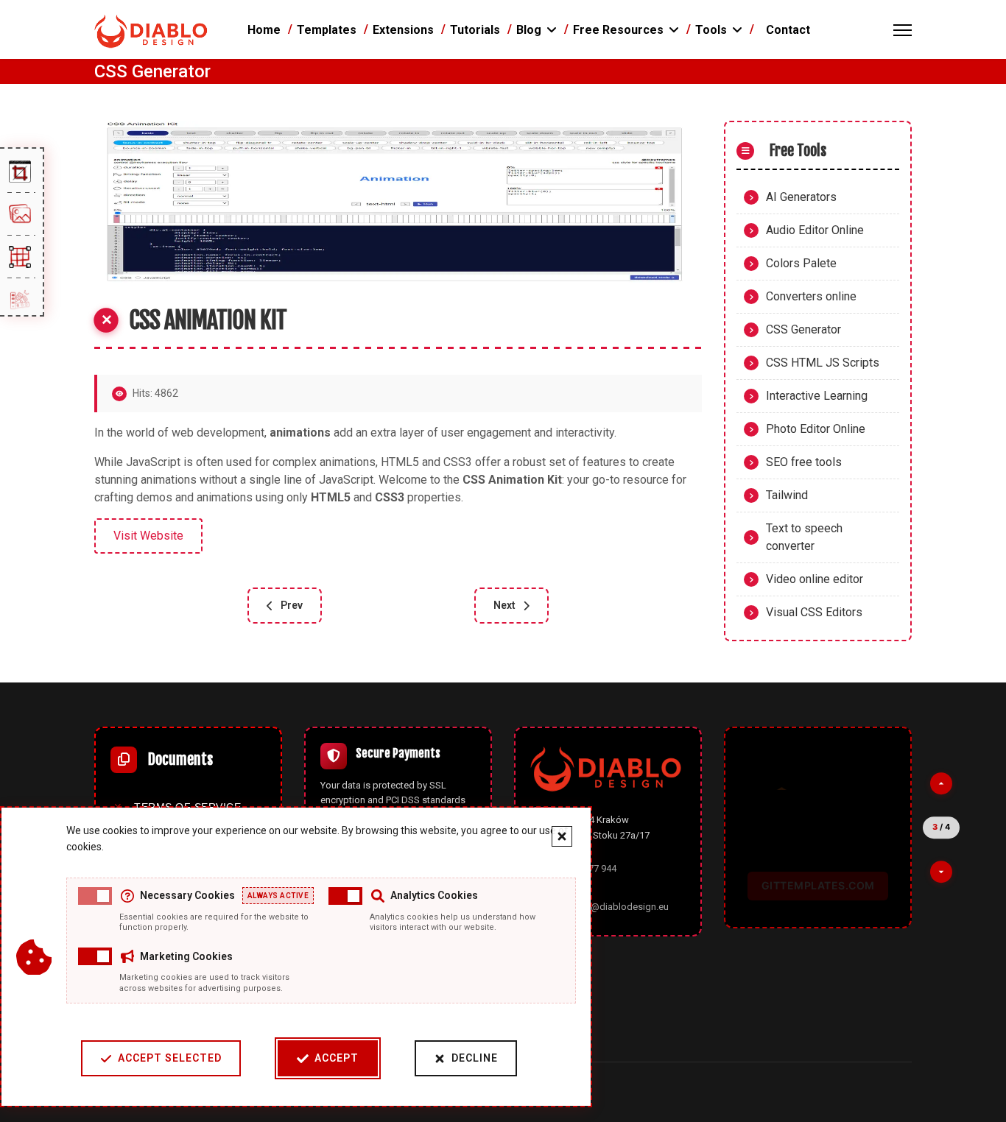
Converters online (811, 296)
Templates (326, 30)
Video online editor (814, 579)
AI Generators (801, 197)
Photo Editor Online (815, 429)
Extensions (403, 30)
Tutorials (475, 30)
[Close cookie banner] (562, 836)
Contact (788, 30)
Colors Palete (801, 263)
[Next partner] (941, 872)
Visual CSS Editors (814, 612)
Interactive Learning (817, 396)
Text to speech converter (804, 537)
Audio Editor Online (815, 230)
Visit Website (148, 536)
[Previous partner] (941, 784)
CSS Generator (803, 329)
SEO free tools (804, 462)
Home (264, 30)
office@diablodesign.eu (617, 906)
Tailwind (787, 495)
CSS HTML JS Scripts (822, 363)
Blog (528, 30)
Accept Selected (170, 1058)
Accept (336, 1058)
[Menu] (902, 30)
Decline (474, 1058)
